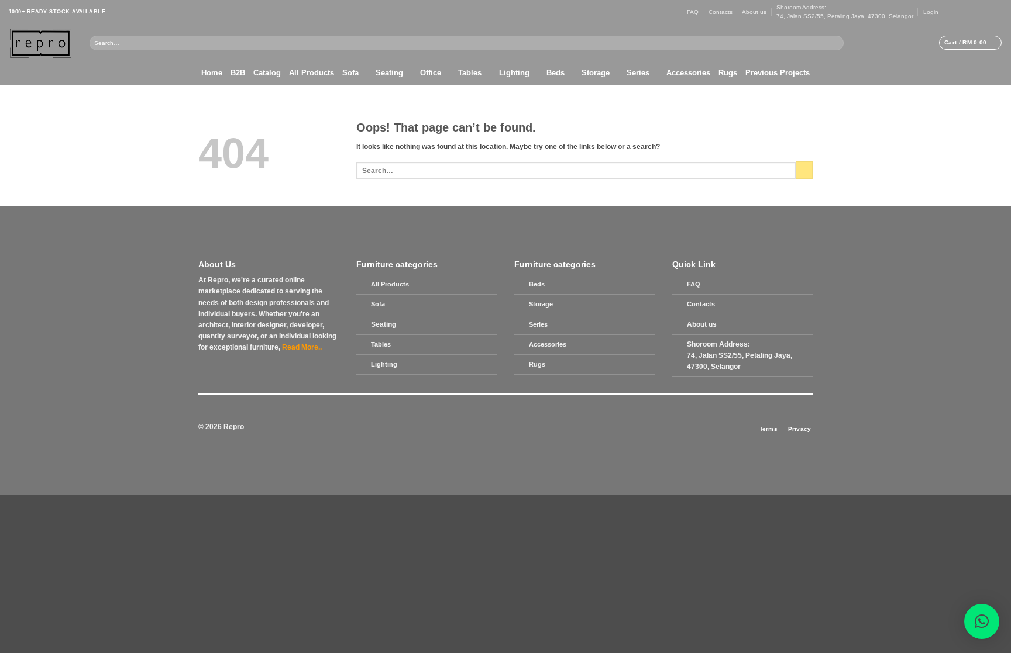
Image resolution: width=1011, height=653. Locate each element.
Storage (596, 72)
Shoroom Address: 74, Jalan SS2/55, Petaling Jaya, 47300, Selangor (844, 11)
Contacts (721, 12)
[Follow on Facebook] (947, 12)
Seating (389, 72)
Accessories (688, 72)
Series (638, 72)
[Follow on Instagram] (955, 12)
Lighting (514, 72)
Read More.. (302, 347)
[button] (930, 12)
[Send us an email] (972, 12)
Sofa (350, 72)
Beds (555, 72)
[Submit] (835, 42)
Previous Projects (777, 72)
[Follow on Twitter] (964, 12)
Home (211, 72)
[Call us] (981, 12)
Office (430, 72)
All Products (311, 72)
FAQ (693, 12)
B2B (238, 72)
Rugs (727, 72)
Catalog (267, 72)
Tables (470, 72)
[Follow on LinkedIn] (989, 12)
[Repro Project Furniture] (40, 43)
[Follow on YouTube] (997, 12)
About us (754, 12)
